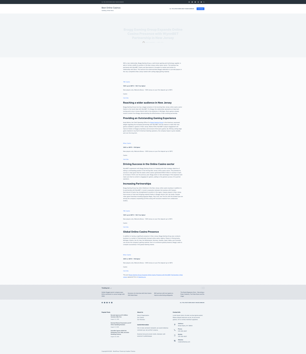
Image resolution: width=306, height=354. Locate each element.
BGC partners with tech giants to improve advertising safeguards (163, 294)
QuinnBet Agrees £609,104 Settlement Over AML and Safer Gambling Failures (120, 332)
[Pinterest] (198, 2)
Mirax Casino (127, 143)
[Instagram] (195, 2)
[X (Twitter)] (192, 2)
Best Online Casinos (111, 8)
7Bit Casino (126, 82)
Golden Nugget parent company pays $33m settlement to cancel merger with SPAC (113, 294)
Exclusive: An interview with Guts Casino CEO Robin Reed (139, 294)
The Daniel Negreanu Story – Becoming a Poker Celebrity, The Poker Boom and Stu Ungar (192, 294)
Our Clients (140, 317)
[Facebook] (189, 2)
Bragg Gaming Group (156, 122)
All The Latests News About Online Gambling (113, 2)
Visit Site (125, 98)
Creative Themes (130, 351)
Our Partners (141, 319)
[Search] (203, 2)
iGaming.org (142, 277)
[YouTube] (201, 2)
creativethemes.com (184, 342)
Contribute (200, 8)
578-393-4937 (182, 331)
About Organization (143, 315)
